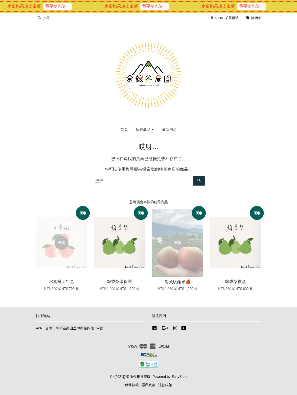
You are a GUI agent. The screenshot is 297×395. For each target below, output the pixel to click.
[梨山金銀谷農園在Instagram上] (175, 329)
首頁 (124, 130)
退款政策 (165, 385)
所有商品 (144, 130)
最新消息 (169, 130)
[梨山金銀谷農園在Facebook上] (154, 329)
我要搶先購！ (53, 6)
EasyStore (179, 377)
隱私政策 (148, 385)
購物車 (256, 18)
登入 (213, 18)
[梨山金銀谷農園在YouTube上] (184, 329)
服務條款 (132, 385)
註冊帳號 (232, 18)
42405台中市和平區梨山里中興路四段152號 (69, 328)
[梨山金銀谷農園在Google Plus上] (165, 329)
